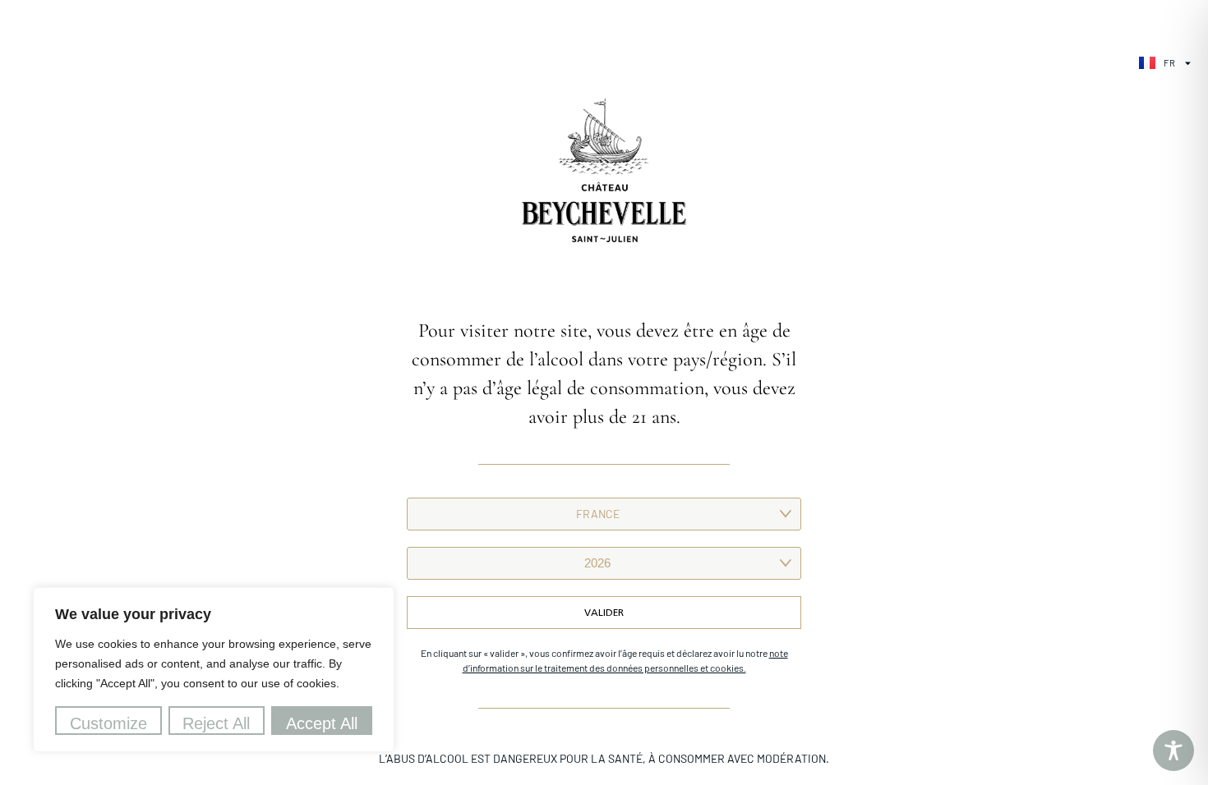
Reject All (216, 723)
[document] (604, 392)
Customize (108, 723)
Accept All (321, 723)
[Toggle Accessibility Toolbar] (1173, 750)
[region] (213, 669)
